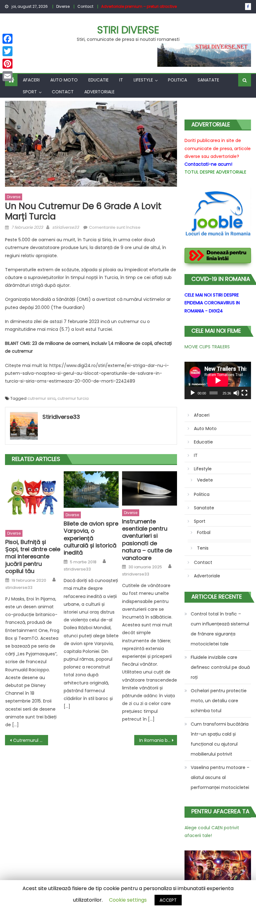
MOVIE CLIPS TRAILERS (207, 347)
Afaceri (31, 80)
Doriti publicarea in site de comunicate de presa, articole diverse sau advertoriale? (218, 148)
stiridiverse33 (65, 227)
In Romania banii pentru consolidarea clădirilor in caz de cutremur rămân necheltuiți (158, 740)
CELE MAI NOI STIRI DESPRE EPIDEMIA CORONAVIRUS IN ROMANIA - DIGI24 (212, 303)
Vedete (205, 480)
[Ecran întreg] (244, 393)
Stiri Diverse (128, 30)
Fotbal (203, 532)
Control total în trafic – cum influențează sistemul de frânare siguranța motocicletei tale (220, 629)
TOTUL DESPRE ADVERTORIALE (215, 172)
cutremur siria (41, 398)
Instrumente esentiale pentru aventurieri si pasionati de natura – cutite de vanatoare (147, 539)
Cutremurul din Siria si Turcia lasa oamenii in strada (30, 740)
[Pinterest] (7, 63)
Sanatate (208, 80)
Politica (177, 80)
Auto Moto (64, 80)
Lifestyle (143, 80)
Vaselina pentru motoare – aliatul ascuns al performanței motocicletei (220, 777)
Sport (30, 92)
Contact (85, 6)
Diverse (63, 6)
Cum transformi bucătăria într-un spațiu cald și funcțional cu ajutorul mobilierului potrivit (220, 739)
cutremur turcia (73, 398)
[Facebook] (7, 38)
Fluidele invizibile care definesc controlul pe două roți (220, 667)
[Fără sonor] (236, 393)
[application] (218, 380)
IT (121, 80)
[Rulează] (193, 393)
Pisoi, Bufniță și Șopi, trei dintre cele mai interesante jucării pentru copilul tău (32, 556)
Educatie (98, 80)
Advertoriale (99, 92)
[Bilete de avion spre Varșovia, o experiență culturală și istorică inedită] (91, 489)
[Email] (7, 76)
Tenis (203, 548)
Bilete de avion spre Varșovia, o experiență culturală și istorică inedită (91, 538)
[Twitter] (7, 51)
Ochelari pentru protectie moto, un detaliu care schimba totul (219, 701)
